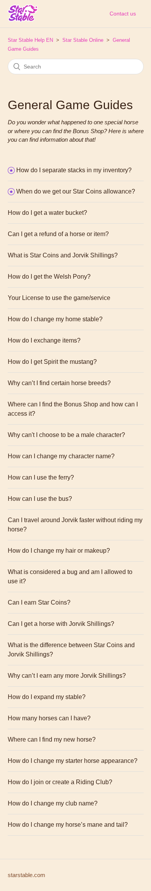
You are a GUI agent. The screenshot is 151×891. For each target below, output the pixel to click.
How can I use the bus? (40, 498)
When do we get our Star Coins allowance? (75, 191)
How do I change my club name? (53, 803)
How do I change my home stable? (55, 319)
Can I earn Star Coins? (39, 602)
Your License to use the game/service (59, 298)
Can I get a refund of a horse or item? (58, 234)
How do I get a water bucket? (47, 212)
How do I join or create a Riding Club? (60, 782)
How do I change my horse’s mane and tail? (68, 824)
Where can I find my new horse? (52, 739)
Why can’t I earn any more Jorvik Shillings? (67, 675)
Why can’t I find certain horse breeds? (59, 383)
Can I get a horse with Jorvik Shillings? (61, 623)
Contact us (123, 13)
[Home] (23, 19)
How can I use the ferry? (41, 477)
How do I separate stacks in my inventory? (74, 170)
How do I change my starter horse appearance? (72, 760)
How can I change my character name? (61, 456)
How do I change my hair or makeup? (59, 550)
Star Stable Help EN (30, 40)
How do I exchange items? (44, 340)
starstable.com (26, 875)
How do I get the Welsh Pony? (49, 276)
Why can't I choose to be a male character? (66, 435)
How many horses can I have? (49, 718)
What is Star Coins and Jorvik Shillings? (63, 255)
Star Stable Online (82, 40)
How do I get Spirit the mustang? (52, 361)
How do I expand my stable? (47, 697)
